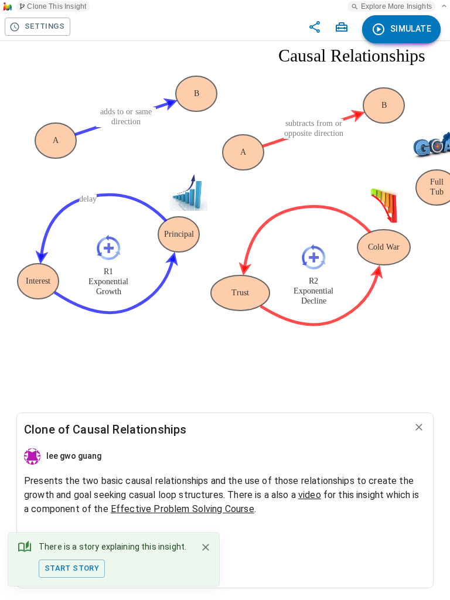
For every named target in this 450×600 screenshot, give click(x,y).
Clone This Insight (56, 6)
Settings (44, 26)
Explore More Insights (396, 6)
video (309, 494)
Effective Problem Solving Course (182, 508)
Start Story (72, 568)
